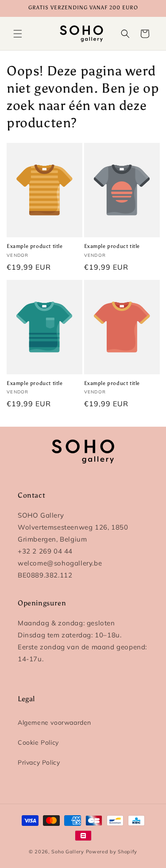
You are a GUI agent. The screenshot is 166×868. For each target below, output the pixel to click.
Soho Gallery (67, 851)
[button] (17, 33)
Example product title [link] (35, 246)
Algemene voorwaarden (54, 723)
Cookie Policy (38, 742)
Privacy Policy (39, 762)
